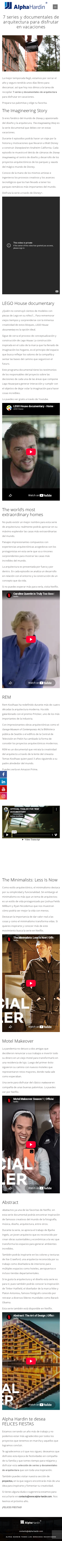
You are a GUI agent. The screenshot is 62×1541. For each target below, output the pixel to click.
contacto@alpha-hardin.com (31, 1531)
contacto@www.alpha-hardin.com (35, 1496)
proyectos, (7, 1481)
